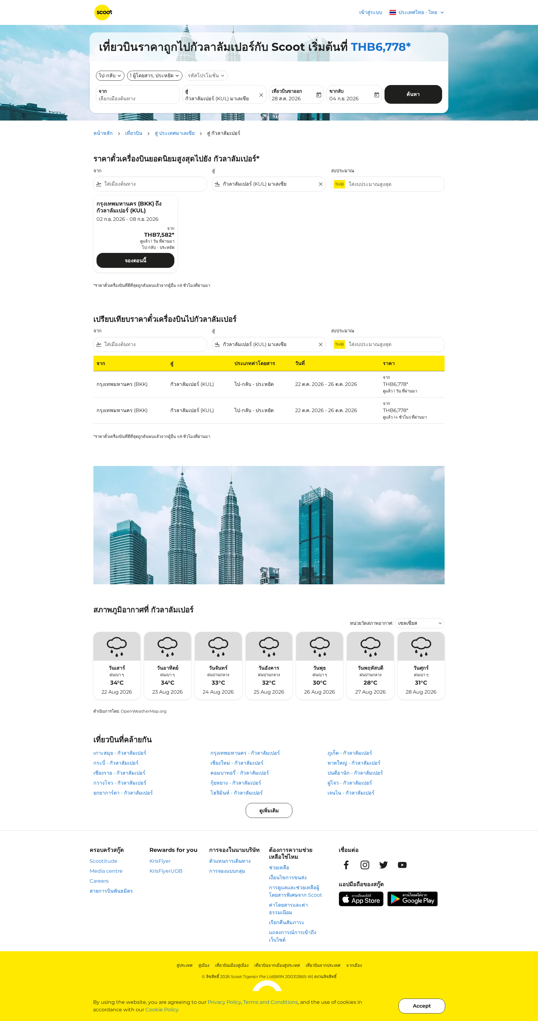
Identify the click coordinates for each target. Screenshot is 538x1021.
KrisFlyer (160, 861)
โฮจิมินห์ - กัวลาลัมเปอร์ (236, 793)
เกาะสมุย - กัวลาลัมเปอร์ (119, 753)
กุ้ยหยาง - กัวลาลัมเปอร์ (235, 783)
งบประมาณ (342, 170)
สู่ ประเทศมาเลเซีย (175, 133)
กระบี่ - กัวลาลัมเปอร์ (116, 763)
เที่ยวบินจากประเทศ (323, 965)
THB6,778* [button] (381, 47)
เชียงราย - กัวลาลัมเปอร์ (119, 773)
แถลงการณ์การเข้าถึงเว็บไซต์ (292, 936)
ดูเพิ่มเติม (269, 811)
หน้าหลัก (103, 133)
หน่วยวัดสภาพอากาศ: (371, 623)
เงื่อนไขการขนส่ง (288, 878)
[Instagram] (364, 864)
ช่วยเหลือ (279, 868)
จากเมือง (354, 965)
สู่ (186, 91)
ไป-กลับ (107, 75)
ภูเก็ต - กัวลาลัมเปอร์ (350, 753)
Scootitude (103, 861)
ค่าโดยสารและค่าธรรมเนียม (288, 908)
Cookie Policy (162, 1010)
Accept (422, 1006)
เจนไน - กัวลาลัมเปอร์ (351, 793)
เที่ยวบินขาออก (287, 91)
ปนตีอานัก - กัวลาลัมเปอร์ (355, 773)
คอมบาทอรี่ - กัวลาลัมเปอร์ (239, 773)
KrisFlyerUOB (165, 871)
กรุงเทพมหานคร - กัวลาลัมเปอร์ (245, 753)
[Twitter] (383, 864)
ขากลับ (336, 91)
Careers (99, 881)
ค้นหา (413, 94)
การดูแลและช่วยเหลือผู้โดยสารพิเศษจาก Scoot (295, 891)
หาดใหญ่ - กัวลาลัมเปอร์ (354, 763)
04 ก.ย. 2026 (344, 99)
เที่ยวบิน (133, 133)
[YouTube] (402, 864)
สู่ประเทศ (184, 965)
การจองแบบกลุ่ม (227, 871)
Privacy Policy (224, 1002)
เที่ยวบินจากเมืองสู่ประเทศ (277, 965)
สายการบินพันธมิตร (111, 891)
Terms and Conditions (270, 1002)
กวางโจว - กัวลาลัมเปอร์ (119, 783)
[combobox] (138, 98)
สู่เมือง (203, 965)
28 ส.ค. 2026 (286, 99)
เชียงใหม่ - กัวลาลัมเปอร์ (236, 763)
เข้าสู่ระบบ (370, 12)
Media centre (106, 871)
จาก (103, 91)
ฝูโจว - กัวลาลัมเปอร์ (350, 783)
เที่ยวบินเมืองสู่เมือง (231, 965)
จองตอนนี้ (135, 261)
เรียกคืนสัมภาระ (286, 922)
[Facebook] (346, 864)
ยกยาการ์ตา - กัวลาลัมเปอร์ (123, 793)
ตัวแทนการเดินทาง (230, 861)
